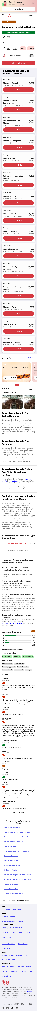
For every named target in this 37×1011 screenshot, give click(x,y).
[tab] (17, 543)
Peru (30, 971)
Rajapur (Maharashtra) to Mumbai (13, 177)
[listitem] (5, 365)
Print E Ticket (6, 932)
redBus (14, 481)
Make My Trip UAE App (9, 960)
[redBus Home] (9, 15)
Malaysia (29, 966)
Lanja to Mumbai (9, 214)
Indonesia (10, 966)
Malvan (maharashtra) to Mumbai (12, 122)
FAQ (14, 932)
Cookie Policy (6, 948)
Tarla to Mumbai (9, 325)
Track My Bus (6, 928)
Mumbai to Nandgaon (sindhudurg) (11, 268)
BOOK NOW (18, 89)
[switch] (31, 55)
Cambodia (13, 971)
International (6, 976)
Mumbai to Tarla (9, 307)
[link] (16, 372)
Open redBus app (19, 9)
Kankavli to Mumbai (10, 249)
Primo (9, 937)
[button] (33, 3)
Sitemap (21, 932)
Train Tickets (17, 909)
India (3, 966)
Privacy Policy (22, 944)
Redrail (11, 955)
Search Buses (20, 63)
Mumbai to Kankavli (10, 158)
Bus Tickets (6, 909)
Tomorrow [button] (31, 48)
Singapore (20, 966)
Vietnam (5, 971)
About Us (5, 916)
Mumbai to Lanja (9, 196)
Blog (3, 937)
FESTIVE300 (11, 377)
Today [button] (23, 48)
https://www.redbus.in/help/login (12, 623)
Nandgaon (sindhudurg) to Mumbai (13, 288)
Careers (20, 921)
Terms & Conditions (8, 944)
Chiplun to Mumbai (10, 231)
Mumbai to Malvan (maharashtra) (10, 102)
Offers (29, 932)
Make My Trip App (22, 955)
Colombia (22, 971)
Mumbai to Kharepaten (12, 141)
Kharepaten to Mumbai (12, 342)
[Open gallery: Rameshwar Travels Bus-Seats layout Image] (12, 402)
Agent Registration (8, 921)
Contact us (14, 916)
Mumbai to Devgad (10, 83)
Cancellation (17, 928)
